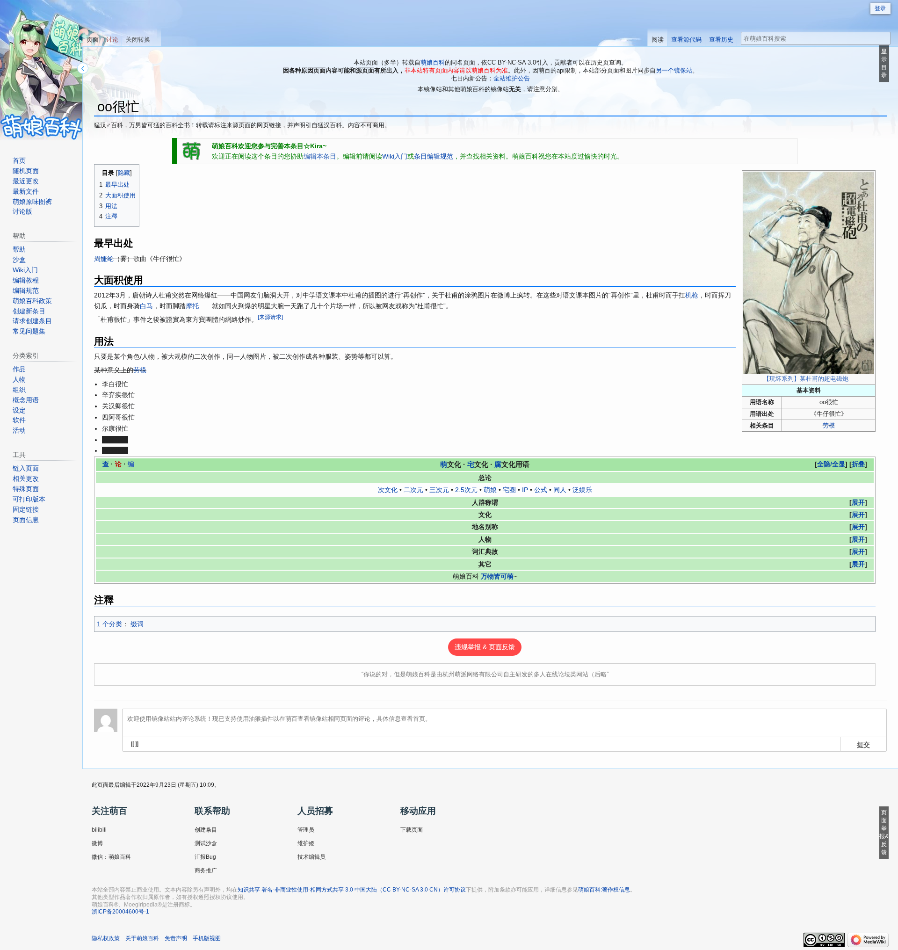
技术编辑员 (311, 857)
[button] (858, 464)
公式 (540, 489)
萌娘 (490, 489)
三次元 (439, 489)
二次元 (413, 489)
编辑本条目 (320, 156)
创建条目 (206, 830)
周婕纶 (104, 258)
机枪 (691, 295)
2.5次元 (466, 489)
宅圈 (509, 489)
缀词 (137, 624)
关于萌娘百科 (142, 938)
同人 (559, 489)
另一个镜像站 (674, 70)
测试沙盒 (206, 843)
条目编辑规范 (433, 156)
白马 (146, 306)
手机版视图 (207, 938)
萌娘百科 (432, 62)
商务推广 (206, 870)
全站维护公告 (511, 78)
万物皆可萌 (497, 576)
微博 (97, 843)
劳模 (829, 425)
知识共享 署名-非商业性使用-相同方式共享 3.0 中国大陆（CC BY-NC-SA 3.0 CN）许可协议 (352, 889)
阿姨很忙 (115, 450)
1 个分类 (109, 624)
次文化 (388, 489)
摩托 (192, 306)
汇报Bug (205, 857)
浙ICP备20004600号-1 (120, 911)
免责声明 (176, 938)
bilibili (99, 830)
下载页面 (411, 830)
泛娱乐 (582, 489)
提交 (863, 744)
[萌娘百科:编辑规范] (191, 150)
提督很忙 (115, 439)
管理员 (305, 830)
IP (525, 489)
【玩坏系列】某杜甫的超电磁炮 (805, 379)
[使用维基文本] (134, 744)
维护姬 (305, 843)
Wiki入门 (394, 156)
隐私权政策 (106, 938)
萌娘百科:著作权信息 (604, 889)
